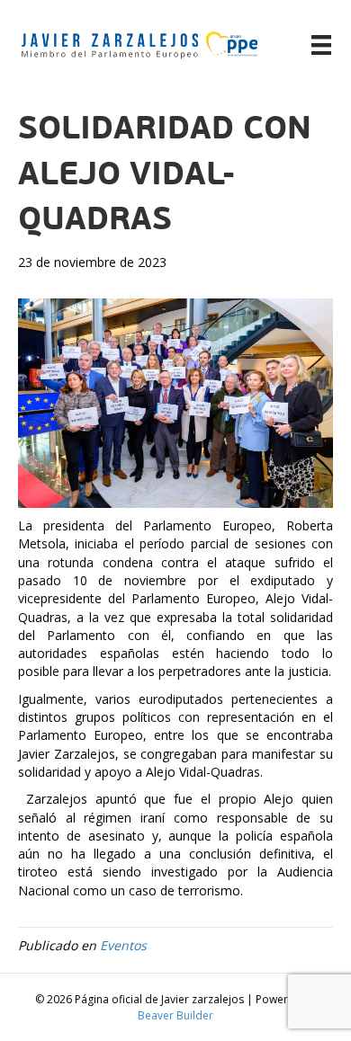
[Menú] (321, 44)
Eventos (123, 945)
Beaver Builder (175, 1015)
